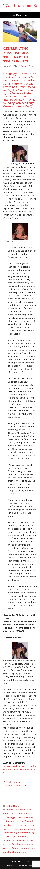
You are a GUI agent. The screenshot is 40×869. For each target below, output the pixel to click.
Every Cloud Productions (15, 785)
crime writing (23, 813)
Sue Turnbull (26, 821)
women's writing (26, 832)
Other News (13, 805)
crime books (9, 813)
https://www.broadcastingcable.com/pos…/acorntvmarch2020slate (19, 769)
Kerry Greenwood (12, 782)
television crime (11, 825)
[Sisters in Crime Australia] (6, 6)
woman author (27, 825)
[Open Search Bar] (36, 6)
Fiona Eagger (9, 817)
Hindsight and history (18, 836)
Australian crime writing (19, 809)
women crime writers (14, 828)
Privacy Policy (16, 861)
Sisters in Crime (11, 821)
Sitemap (26, 861)
